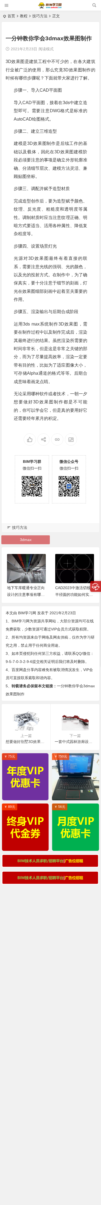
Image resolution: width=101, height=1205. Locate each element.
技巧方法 (39, 16)
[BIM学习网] (50, 7)
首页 (11, 16)
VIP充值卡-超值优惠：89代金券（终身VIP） (27, 845)
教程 (23, 16)
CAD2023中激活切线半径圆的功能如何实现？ (72, 594)
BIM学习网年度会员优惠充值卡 (27, 795)
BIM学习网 (27, 613)
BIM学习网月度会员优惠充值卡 (77, 845)
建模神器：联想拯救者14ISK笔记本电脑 (77, 795)
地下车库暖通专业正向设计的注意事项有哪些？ (26, 594)
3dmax (26, 539)
